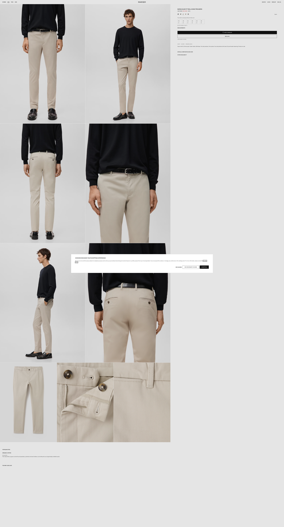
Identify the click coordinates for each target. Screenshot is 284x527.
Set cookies (179, 267)
